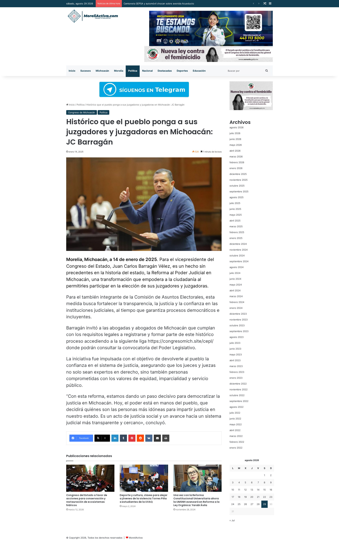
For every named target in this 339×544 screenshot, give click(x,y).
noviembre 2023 (239, 319)
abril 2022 (235, 430)
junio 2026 (235, 139)
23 (270, 496)
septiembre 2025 (239, 191)
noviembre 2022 (239, 389)
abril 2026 (235, 150)
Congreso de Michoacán (81, 112)
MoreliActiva (135, 537)
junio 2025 (235, 209)
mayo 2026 (236, 144)
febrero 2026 (237, 162)
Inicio (72, 70)
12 (245, 489)
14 (258, 489)
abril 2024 (235, 290)
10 (232, 489)
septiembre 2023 (239, 331)
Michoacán (102, 70)
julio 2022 (235, 412)
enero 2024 (236, 307)
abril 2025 (235, 220)
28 (258, 504)
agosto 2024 (236, 267)
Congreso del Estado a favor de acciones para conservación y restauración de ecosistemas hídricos (86, 500)
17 (233, 496)
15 (264, 489)
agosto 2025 (236, 197)
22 (264, 496)
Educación (199, 70)
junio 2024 (235, 278)
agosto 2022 (236, 406)
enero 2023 (236, 377)
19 (245, 496)
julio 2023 (235, 342)
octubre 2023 (237, 325)
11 (239, 489)
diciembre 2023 (238, 313)
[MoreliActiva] (92, 16)
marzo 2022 (236, 436)
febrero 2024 (237, 302)
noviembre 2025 (239, 179)
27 (252, 504)
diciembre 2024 (238, 243)
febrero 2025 (237, 232)
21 (258, 496)
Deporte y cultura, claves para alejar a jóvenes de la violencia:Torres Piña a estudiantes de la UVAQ (143, 498)
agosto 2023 (236, 337)
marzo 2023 (236, 366)
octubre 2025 (237, 185)
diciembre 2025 (238, 174)
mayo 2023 (236, 354)
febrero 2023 (237, 372)
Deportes (182, 70)
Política (132, 70)
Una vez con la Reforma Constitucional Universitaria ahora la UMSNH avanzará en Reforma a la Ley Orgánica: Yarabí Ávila (196, 500)
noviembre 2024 (239, 249)
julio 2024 (235, 273)
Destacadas (165, 70)
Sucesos (85, 70)
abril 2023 (235, 360)
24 (232, 504)
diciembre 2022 (238, 383)
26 (245, 504)
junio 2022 (235, 418)
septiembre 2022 (239, 401)
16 (271, 489)
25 (239, 504)
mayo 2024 (236, 284)
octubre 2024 (237, 255)
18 (239, 496)
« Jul (232, 520)
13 (252, 489)
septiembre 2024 (239, 261)
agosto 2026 (236, 127)
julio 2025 (235, 203)
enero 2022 (236, 447)
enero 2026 (236, 168)
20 (251, 496)
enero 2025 (236, 238)
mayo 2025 (236, 214)
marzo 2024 (236, 296)
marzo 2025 (236, 226)
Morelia (118, 70)
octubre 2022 (237, 395)
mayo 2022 (236, 424)
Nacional (147, 70)
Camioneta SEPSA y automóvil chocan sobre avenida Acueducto (159, 3)
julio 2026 (235, 133)
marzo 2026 (236, 156)
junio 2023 (235, 348)
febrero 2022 (237, 441)
